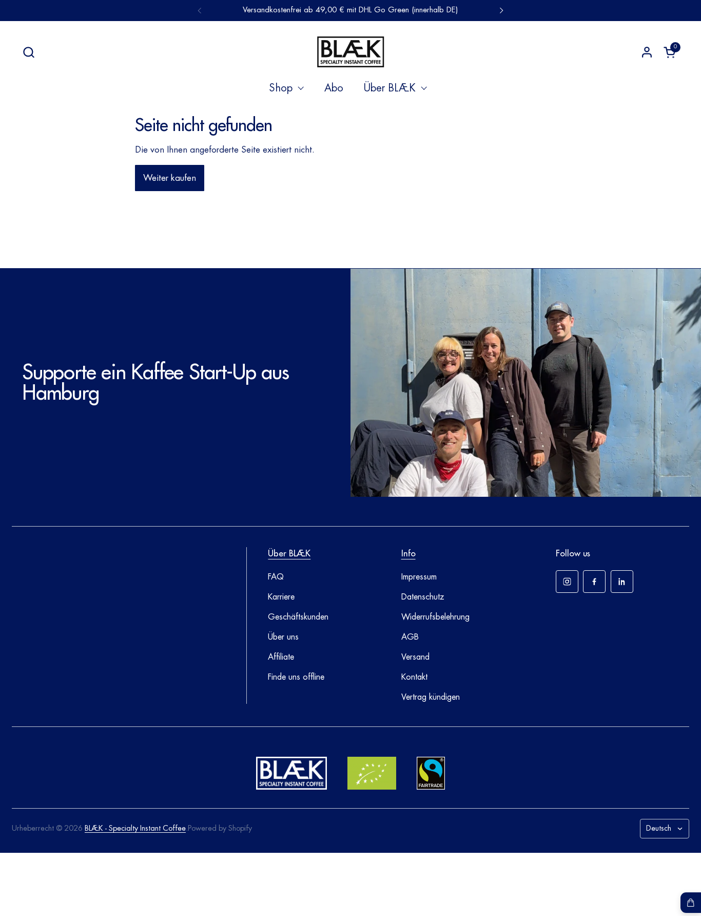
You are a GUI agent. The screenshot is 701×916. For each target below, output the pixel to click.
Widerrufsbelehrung (435, 617)
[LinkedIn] (622, 581)
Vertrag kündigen (430, 697)
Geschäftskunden (298, 617)
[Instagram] (567, 581)
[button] (28, 52)
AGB (410, 637)
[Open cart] (690, 902)
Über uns (283, 637)
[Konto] (646, 52)
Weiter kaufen (169, 178)
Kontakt (414, 677)
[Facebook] (594, 581)
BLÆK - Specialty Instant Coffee (135, 828)
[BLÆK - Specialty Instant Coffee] (350, 51)
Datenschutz (422, 597)
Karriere (281, 597)
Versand (415, 657)
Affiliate (281, 657)
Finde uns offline (296, 677)
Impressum (419, 577)
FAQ (276, 577)
